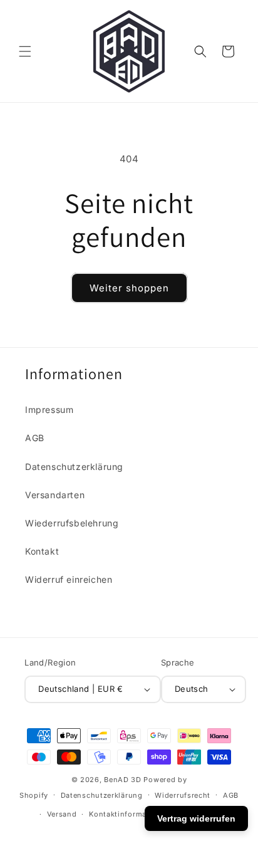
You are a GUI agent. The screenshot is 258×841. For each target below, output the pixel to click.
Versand (62, 814)
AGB (34, 437)
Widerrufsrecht (182, 795)
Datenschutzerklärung (74, 466)
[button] (25, 51)
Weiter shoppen (129, 288)
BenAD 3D (123, 779)
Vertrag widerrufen (196, 818)
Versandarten (55, 494)
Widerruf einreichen (68, 579)
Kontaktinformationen (129, 814)
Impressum (49, 409)
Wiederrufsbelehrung (71, 523)
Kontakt (42, 551)
